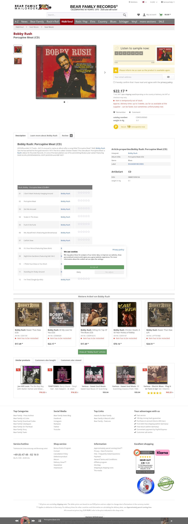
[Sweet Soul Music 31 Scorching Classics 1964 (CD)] (94, 375)
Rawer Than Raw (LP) (159, 331)
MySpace (57, 424)
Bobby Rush (22, 34)
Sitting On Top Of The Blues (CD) (94, 331)
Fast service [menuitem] (141, 415)
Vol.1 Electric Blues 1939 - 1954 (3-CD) (157, 387)
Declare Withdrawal (94, 517)
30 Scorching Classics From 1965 (125, 387)
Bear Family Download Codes (24, 421)
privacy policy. (167, 82)
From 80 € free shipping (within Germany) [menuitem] (152, 424)
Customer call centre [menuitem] (144, 432)
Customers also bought (45, 360)
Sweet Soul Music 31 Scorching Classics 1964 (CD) (94, 387)
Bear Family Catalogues (22, 424)
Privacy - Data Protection (103, 451)
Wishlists (133, 2)
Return (56, 459)
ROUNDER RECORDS (136, 164)
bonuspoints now (138, 127)
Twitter (56, 426)
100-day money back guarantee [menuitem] (149, 418)
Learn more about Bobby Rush (43, 135)
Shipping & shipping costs (103, 468)
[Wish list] (138, 14)
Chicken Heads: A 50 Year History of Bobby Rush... (127, 331)
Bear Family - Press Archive (23, 415)
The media (98, 470)
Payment (97, 456)
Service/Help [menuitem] (168, 2)
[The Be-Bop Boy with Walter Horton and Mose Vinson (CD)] (30, 375)
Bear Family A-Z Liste (21, 418)
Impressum (58, 468)
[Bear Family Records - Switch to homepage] (34, 7)
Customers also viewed (71, 360)
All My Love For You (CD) (60, 331)
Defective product (60, 456)
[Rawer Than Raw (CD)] (28, 314)
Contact (57, 451)
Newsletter (58, 465)
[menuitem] (87, 14)
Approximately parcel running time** (108, 448)
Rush (19, 153)
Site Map (97, 465)
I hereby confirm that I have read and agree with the (144, 82)
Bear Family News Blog (62, 415)
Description (20, 135)
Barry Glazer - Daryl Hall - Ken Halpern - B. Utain (62, 387)
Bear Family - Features (102, 421)
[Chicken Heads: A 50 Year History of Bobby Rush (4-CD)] (127, 314)
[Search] (124, 14)
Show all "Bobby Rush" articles (92, 352)
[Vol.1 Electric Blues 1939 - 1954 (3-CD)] (157, 375)
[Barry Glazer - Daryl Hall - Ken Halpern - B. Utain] (62, 375)
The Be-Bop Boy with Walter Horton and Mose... (30, 387)
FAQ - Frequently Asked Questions (107, 454)
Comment (135, 112)
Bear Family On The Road (22, 426)
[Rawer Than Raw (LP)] (159, 314)
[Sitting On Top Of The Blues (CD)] (94, 314)
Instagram (58, 421)
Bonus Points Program (62, 448)
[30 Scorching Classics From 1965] (125, 375)
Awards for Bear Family (102, 415)
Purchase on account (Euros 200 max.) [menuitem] (151, 421)
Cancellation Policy (61, 454)
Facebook (57, 418)
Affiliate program (100, 462)
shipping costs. (62, 504)
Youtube (57, 429)
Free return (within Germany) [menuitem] (148, 426)
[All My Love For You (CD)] (61, 314)
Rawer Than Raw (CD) (28, 331)
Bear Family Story (20, 429)
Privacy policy (118, 249)
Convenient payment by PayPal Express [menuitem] (152, 429)
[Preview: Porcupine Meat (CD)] (17, 49)
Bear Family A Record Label (104, 418)
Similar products (22, 360)
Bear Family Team (20, 432)
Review (67, 135)
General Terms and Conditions (105, 459)
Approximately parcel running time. (139, 507)
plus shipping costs (128, 94)
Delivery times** (60, 462)
